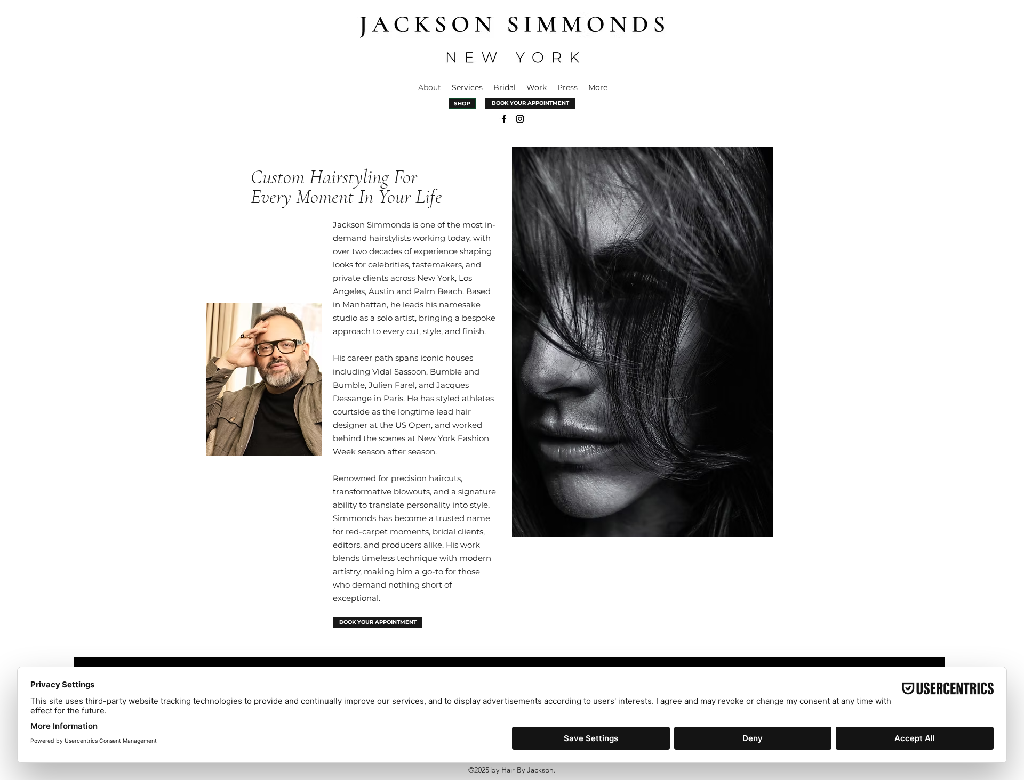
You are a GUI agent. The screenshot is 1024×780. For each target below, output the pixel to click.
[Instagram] (520, 118)
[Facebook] (504, 118)
